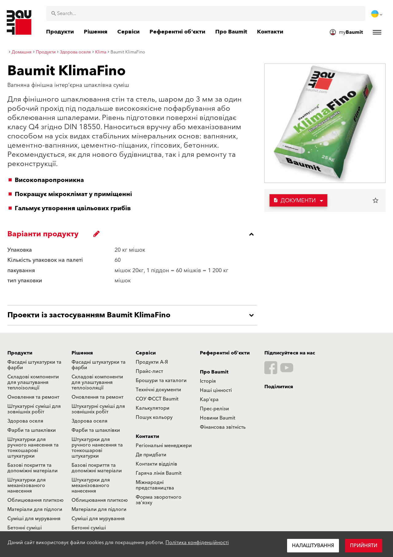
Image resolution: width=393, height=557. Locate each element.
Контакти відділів (156, 464)
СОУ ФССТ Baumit (157, 399)
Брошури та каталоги (161, 380)
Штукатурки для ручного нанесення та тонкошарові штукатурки (33, 447)
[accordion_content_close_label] (133, 234)
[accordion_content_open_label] (133, 315)
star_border (375, 200)
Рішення (82, 353)
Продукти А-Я (152, 362)
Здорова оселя (25, 421)
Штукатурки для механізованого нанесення (26, 485)
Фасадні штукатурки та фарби (34, 365)
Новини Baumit (217, 418)
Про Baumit (214, 372)
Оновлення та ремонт (33, 397)
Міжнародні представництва (155, 485)
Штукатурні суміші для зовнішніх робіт (34, 409)
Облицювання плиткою (35, 500)
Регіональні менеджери (164, 445)
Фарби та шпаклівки (31, 430)
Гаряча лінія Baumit (158, 473)
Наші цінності (216, 390)
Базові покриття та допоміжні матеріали (32, 468)
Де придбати (151, 455)
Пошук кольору (154, 417)
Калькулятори (152, 408)
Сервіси (146, 353)
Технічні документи (158, 389)
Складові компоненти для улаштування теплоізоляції (33, 382)
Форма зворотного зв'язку (158, 500)
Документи (294, 200)
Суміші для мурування (33, 518)
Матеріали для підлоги (34, 509)
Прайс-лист (149, 371)
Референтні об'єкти (225, 353)
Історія (208, 381)
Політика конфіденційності (197, 542)
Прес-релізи (214, 408)
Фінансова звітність (223, 427)
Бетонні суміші (24, 528)
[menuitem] (377, 14)
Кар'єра (209, 399)
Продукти (19, 353)
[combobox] (205, 13)
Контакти (147, 436)
